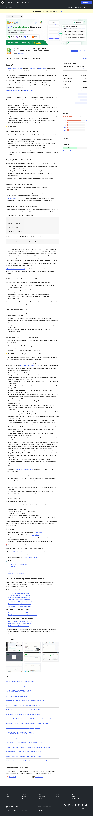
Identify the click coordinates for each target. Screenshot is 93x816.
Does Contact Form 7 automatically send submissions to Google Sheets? (25, 686)
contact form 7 (83, 94)
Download (74, 51)
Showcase (24, 792)
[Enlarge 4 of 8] (20, 654)
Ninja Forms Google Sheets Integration (19, 597)
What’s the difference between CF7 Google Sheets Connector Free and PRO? (27, 760)
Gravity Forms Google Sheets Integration (19, 595)
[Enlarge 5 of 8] (38, 654)
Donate (58, 796)
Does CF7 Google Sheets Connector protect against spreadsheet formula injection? (28, 747)
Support (85, 58)
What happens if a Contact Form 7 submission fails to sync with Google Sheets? (27, 723)
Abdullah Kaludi (39, 777)
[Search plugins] (21, 16)
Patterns (24, 798)
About (7, 792)
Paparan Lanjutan (67, 107)
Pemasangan (25, 58)
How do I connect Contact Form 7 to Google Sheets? (20, 681)
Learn (40, 792)
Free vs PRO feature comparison (24, 469)
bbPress (74, 796)
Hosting (8, 796)
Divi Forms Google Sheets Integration (18, 626)
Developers (42, 796)
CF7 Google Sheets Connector (14, 68)
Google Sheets (42, 68)
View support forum (68, 151)
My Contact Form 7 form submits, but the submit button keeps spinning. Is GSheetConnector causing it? (20, 732)
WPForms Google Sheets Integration (18, 593)
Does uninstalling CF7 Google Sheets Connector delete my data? (23, 751)
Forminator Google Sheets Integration (19, 599)
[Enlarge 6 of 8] (56, 654)
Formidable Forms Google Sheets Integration (20, 601)
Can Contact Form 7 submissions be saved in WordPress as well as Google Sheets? (28, 719)
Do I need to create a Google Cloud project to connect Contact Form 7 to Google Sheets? (18, 690)
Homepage (9, 90)
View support (82, 68)
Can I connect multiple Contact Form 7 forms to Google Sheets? (23, 714)
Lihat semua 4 (84, 90)
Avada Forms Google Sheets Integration (19, 623)
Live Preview (83, 51)
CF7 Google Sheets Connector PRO (15, 198)
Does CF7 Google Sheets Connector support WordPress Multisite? (23, 756)
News (7, 794)
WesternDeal (20, 53)
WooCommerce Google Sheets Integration (20, 612)
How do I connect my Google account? (16, 696)
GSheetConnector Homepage (16, 573)
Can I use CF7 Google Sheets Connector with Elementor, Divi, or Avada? (25, 738)
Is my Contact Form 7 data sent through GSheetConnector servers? (24, 742)
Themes (24, 794)
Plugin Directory (10, 7)
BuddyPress (75, 798)
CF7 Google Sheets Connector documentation (24, 552)
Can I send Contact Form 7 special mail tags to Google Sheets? (23, 709)
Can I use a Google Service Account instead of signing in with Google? (25, 700)
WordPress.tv (43, 798)
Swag (57, 798)
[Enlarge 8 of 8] (38, 664)
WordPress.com (76, 792)
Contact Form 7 (32, 68)
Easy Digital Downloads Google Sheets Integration (22, 615)
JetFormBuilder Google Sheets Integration (20, 606)
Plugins (24, 796)
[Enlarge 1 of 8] (20, 643)
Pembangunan (36, 58)
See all (85, 133)
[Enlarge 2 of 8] (38, 643)
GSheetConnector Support (30, 557)
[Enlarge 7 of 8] (20, 664)
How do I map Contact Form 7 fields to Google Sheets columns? (23, 705)
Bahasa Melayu (23, 806)
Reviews (16, 58)
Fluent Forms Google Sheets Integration (19, 604)
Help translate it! (59, 11)
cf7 (78, 94)
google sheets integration (81, 102)
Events (57, 794)
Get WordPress (86, 2)
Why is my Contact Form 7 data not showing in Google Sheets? (23, 728)
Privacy (7, 798)
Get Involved (59, 792)
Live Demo (30, 90)
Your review (66, 133)
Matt (73, 794)
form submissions (83, 97)
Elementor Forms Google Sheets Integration (20, 621)
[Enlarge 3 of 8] (56, 643)
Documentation (17, 90)
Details (9, 58)
